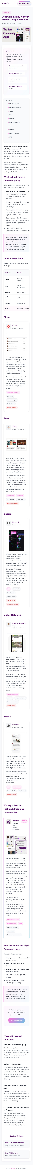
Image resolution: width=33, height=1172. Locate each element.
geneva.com (19, 727)
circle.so (21, 328)
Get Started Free (24, 3)
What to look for (14, 103)
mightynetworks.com (18, 628)
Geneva (11, 126)
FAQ (10, 137)
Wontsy (5, 3)
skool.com (23, 429)
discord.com (19, 525)
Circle (11, 111)
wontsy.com (15, 829)
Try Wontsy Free (16, 1020)
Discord (11, 118)
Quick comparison (15, 107)
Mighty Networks (14, 122)
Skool (11, 115)
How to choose (14, 133)
